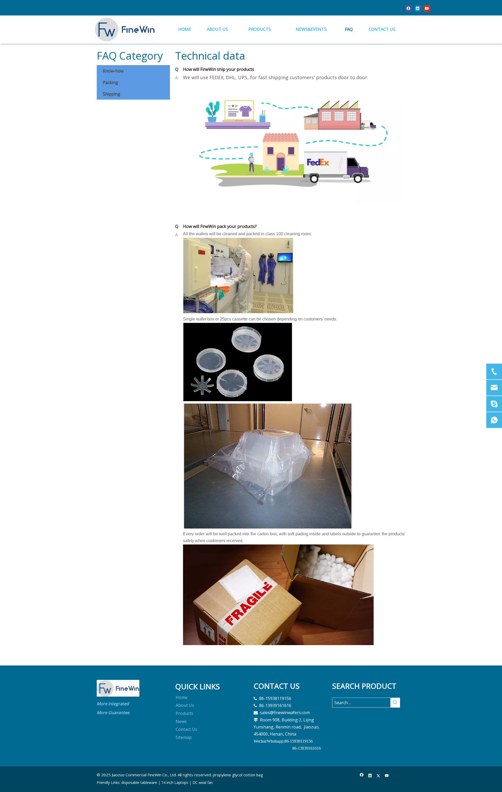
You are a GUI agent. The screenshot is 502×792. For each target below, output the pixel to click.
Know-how (113, 71)
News (181, 721)
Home (181, 697)
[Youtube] (427, 8)
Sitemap (184, 737)
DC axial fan (202, 782)
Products (184, 713)
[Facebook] (408, 8)
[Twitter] (378, 775)
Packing (110, 82)
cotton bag (253, 774)
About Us (185, 705)
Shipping (111, 94)
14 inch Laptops (174, 782)
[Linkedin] (417, 8)
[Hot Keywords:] (395, 702)
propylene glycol (227, 774)
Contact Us (186, 729)
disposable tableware (139, 782)
